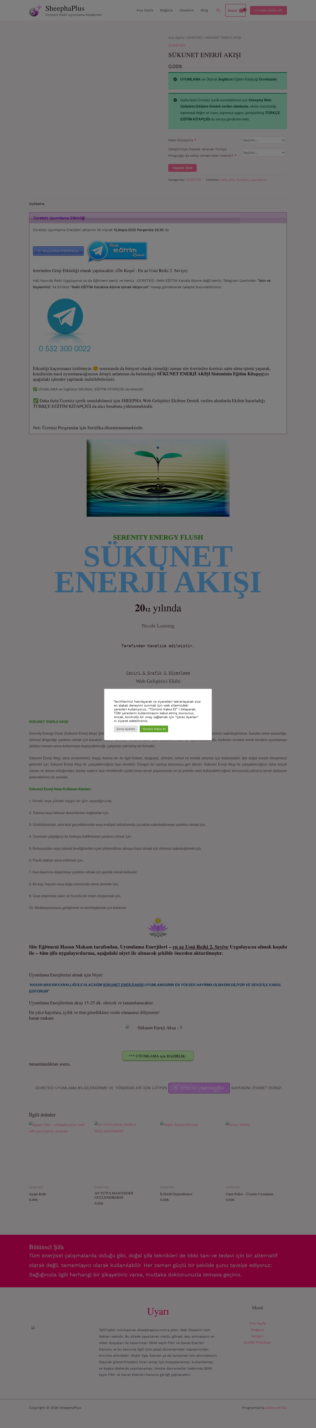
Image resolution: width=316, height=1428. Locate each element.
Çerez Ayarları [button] (126, 729)
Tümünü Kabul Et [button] (154, 729)
